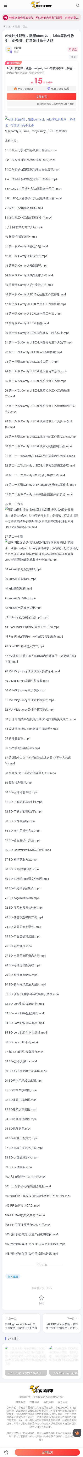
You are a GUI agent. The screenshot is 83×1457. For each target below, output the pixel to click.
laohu (17, 48)
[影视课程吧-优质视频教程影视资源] (41, 1389)
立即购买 (41, 96)
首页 (7, 26)
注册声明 (35, 1402)
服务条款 (20, 1402)
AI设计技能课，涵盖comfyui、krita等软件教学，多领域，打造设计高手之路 (39, 38)
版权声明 (49, 1402)
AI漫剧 (16, 26)
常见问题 (63, 1402)
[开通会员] (77, 1433)
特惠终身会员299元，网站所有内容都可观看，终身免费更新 (44, 17)
